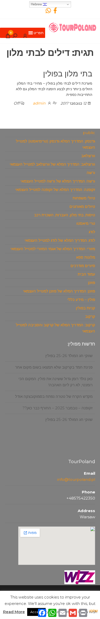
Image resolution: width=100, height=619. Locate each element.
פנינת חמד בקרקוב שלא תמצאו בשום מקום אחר (54, 362)
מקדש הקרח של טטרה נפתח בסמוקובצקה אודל (54, 391)
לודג (92, 231)
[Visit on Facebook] (55, 12)
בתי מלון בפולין (67, 73)
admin (39, 103)
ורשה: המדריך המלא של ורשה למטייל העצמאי (58, 181)
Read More (14, 611)
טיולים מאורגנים (82, 206)
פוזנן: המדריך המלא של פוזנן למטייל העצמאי (59, 291)
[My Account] (25, 36)
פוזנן (91, 282)
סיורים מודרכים (83, 265)
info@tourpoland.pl (76, 479)
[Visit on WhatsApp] (48, 12)
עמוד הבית (86, 274)
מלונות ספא (85, 257)
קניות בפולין (85, 308)
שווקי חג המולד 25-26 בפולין (69, 350)
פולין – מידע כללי (81, 299)
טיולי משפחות (84, 198)
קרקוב (90, 316)
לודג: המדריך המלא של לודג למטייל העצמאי (60, 240)
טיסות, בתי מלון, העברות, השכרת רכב (64, 214)
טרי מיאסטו (85, 223)
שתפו (93, 610)
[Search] (15, 36)
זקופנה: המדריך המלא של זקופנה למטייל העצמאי (55, 189)
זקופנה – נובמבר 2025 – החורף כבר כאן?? (58, 403)
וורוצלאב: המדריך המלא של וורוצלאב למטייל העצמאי (52, 164)
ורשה (91, 172)
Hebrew (37, 4)
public (89, 132)
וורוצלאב (88, 155)
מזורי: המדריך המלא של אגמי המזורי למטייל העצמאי (53, 248)
